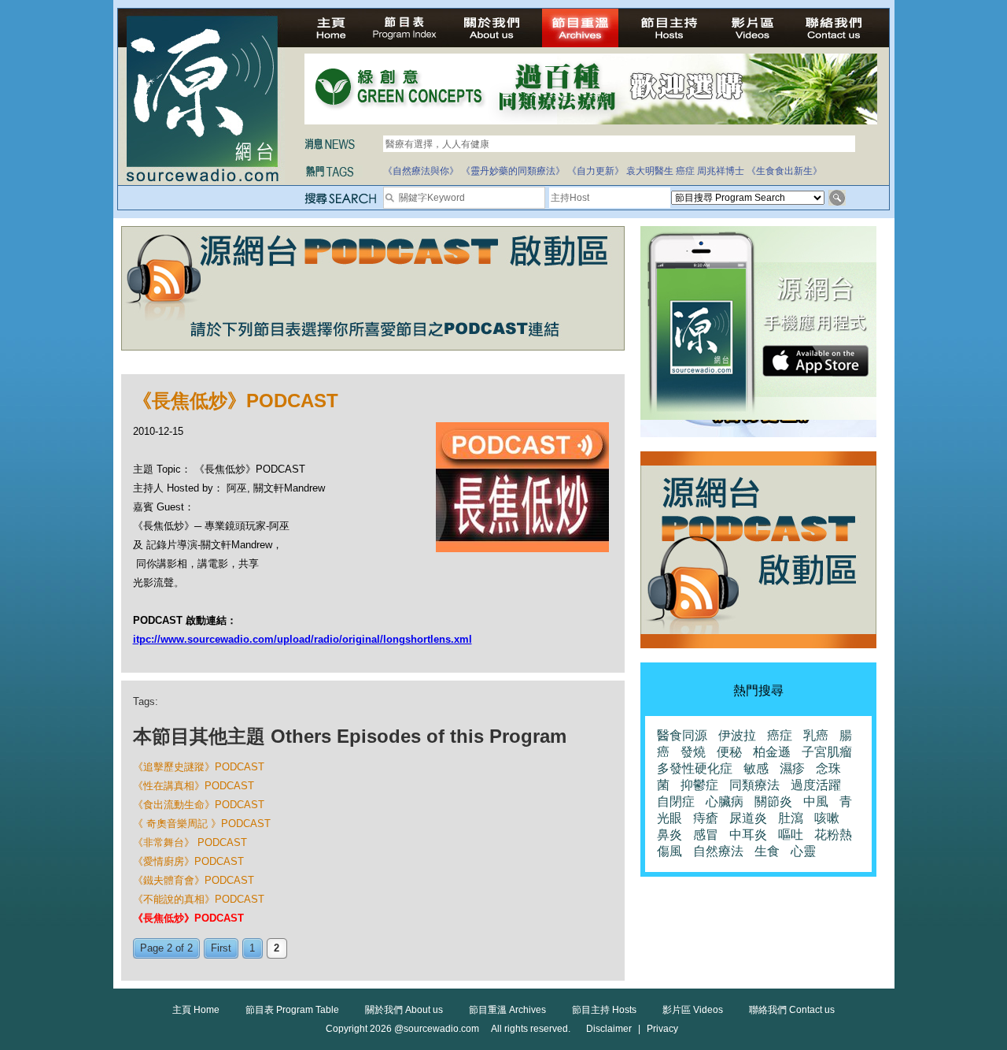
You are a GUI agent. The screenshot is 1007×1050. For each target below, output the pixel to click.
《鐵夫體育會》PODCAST (193, 880)
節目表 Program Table (292, 1009)
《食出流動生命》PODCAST (198, 805)
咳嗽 (826, 818)
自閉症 (676, 801)
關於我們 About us (404, 1009)
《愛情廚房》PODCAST (188, 861)
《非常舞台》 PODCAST (190, 842)
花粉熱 (833, 834)
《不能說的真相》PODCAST (198, 899)
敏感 (756, 768)
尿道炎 (748, 818)
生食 (767, 851)
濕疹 (792, 768)
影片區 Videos (692, 1009)
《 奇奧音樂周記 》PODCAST (202, 823)
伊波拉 (737, 735)
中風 (815, 801)
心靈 (803, 851)
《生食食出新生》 (784, 170)
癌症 (685, 170)
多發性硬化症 (694, 768)
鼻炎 (669, 834)
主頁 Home (195, 1009)
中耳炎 (748, 834)
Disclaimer (609, 1028)
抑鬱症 (699, 785)
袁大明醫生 (649, 170)
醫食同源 (682, 735)
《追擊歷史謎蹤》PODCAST (198, 767)
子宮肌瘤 (827, 752)
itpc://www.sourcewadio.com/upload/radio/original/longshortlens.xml (302, 639)
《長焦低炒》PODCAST (188, 918)
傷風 (669, 851)
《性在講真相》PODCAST (193, 786)
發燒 (693, 752)
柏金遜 (772, 752)
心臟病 (724, 801)
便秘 (729, 752)
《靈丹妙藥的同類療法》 (513, 170)
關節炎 (773, 801)
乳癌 (815, 735)
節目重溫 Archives (507, 1009)
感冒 (705, 834)
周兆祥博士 (720, 170)
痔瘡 (705, 818)
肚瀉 (790, 818)
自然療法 (718, 851)
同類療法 (754, 785)
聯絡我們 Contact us (792, 1009)
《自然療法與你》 (421, 170)
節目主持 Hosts (604, 1009)
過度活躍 (816, 785)
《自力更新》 (595, 170)
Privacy (662, 1028)
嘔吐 (790, 834)
